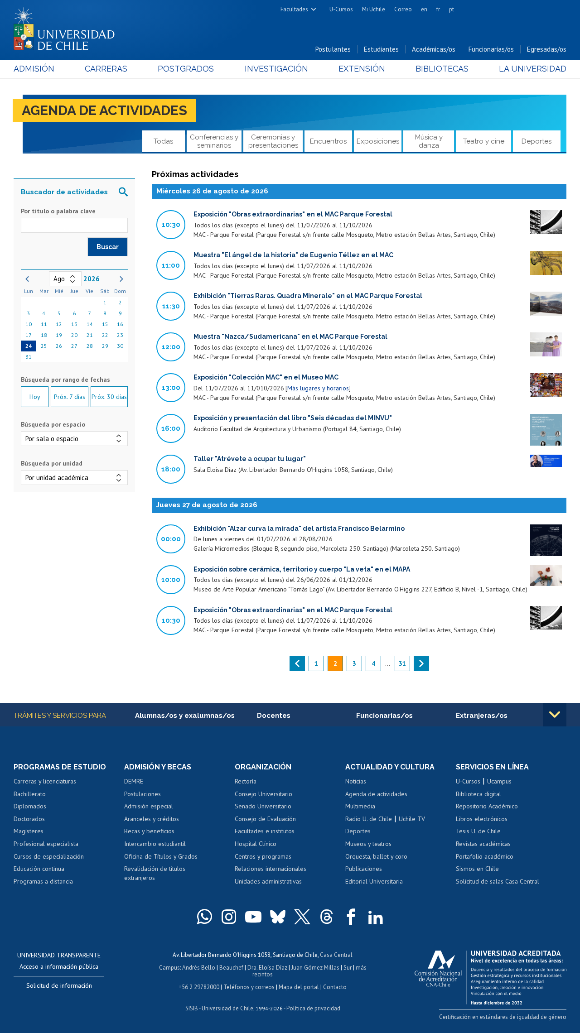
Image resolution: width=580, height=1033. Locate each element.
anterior (297, 663)
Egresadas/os (546, 49)
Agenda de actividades (104, 110)
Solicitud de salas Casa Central (497, 881)
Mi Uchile (373, 9)
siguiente (421, 663)
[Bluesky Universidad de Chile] (277, 916)
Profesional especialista (46, 844)
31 (28, 356)
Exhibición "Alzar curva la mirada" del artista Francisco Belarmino (299, 528)
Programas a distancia (43, 881)
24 (28, 345)
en (424, 9)
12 (59, 324)
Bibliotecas (442, 68)
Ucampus (499, 781)
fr (438, 9)
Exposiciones (378, 141)
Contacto (335, 987)
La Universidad (532, 68)
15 (105, 324)
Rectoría (245, 781)
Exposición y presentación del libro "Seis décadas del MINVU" (292, 418)
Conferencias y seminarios (214, 141)
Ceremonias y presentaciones (273, 141)
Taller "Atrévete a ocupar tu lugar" (249, 458)
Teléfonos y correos (249, 987)
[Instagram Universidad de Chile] (229, 916)
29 (105, 345)
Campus (169, 967)
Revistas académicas (483, 844)
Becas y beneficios (149, 831)
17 (28, 335)
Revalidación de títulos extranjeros (154, 873)
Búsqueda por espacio (53, 424)
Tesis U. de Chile (478, 831)
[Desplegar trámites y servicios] (554, 714)
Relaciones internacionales (270, 869)
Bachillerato (30, 794)
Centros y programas (263, 856)
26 (59, 345)
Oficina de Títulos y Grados (161, 856)
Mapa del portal (299, 987)
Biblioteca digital (478, 794)
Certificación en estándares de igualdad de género (502, 1017)
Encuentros (328, 141)
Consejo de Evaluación (265, 819)
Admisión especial (148, 806)
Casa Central (336, 955)
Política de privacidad (313, 1008)
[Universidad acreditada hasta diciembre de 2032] (490, 975)
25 (44, 345)
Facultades (294, 9)
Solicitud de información (59, 985)
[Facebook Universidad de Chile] (351, 916)
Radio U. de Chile (368, 819)
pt (451, 9)
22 (105, 335)
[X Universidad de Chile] (302, 916)
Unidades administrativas (268, 881)
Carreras (106, 68)
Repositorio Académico (487, 806)
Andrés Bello (198, 967)
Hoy (34, 397)
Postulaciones (142, 794)
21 (90, 335)
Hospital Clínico (255, 844)
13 (74, 324)
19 (59, 335)
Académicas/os (433, 49)
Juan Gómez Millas (315, 967)
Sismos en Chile (477, 869)
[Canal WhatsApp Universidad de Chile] (204, 916)
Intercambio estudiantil (155, 844)
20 (74, 335)
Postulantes (333, 49)
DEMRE (133, 781)
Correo (403, 9)
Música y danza (429, 141)
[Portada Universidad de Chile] (67, 26)
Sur (347, 967)
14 (90, 324)
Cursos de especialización (49, 856)
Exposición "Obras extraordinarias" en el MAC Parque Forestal (292, 214)
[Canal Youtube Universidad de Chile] (253, 916)
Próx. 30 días (109, 397)
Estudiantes (381, 49)
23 (120, 335)
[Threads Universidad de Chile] (326, 916)
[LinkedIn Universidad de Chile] (375, 916)
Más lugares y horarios (318, 388)
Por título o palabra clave (58, 211)
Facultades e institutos (265, 831)
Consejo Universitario (263, 794)
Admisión (34, 68)
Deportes (536, 141)
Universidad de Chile (227, 1008)
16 (120, 324)
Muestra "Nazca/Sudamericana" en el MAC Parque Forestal (290, 336)
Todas (163, 141)
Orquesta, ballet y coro (376, 856)
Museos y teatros (368, 844)
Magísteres (29, 831)
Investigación (276, 68)
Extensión (361, 68)
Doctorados (29, 819)
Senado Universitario (263, 806)
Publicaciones (363, 869)
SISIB (191, 1008)
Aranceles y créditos (151, 819)
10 (28, 324)
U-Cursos (341, 9)
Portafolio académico (484, 856)
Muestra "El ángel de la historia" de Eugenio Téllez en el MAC (293, 255)
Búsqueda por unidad (51, 463)
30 (120, 345)
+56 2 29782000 (199, 987)
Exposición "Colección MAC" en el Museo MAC (265, 377)
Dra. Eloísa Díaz (267, 967)
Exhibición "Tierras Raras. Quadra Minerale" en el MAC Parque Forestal (307, 295)
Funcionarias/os (491, 49)
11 (44, 324)
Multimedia (360, 806)
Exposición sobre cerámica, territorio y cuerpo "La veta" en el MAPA (301, 569)
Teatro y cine (483, 141)
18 (44, 335)
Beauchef (231, 967)
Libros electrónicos (482, 819)
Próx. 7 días (69, 397)
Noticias (355, 781)
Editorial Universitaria (374, 881)
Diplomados (30, 806)
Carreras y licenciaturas (45, 781)
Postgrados (186, 68)
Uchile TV (412, 819)
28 (90, 345)
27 (74, 345)
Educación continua (39, 869)
